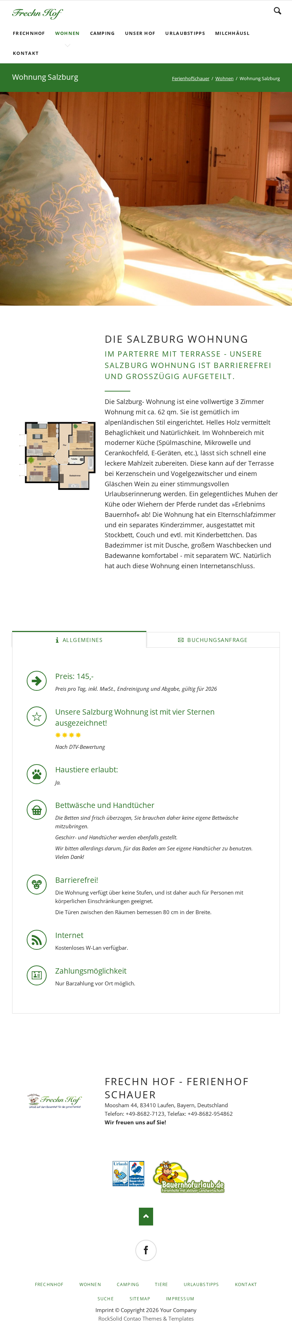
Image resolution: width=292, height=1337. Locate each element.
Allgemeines (82, 639)
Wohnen (67, 33)
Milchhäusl (232, 33)
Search (277, 10)
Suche (106, 1299)
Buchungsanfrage (217, 639)
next (275, 199)
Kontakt (26, 53)
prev (16, 199)
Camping (102, 33)
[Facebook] (146, 1250)
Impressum (180, 1299)
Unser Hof (140, 33)
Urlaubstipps (185, 33)
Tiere (161, 1284)
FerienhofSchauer (190, 78)
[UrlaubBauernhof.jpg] (120, 1173)
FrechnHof (29, 33)
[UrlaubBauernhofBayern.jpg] (137, 1173)
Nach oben (146, 1216)
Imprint (104, 1309)
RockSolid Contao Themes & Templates (146, 1318)
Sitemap (140, 1299)
